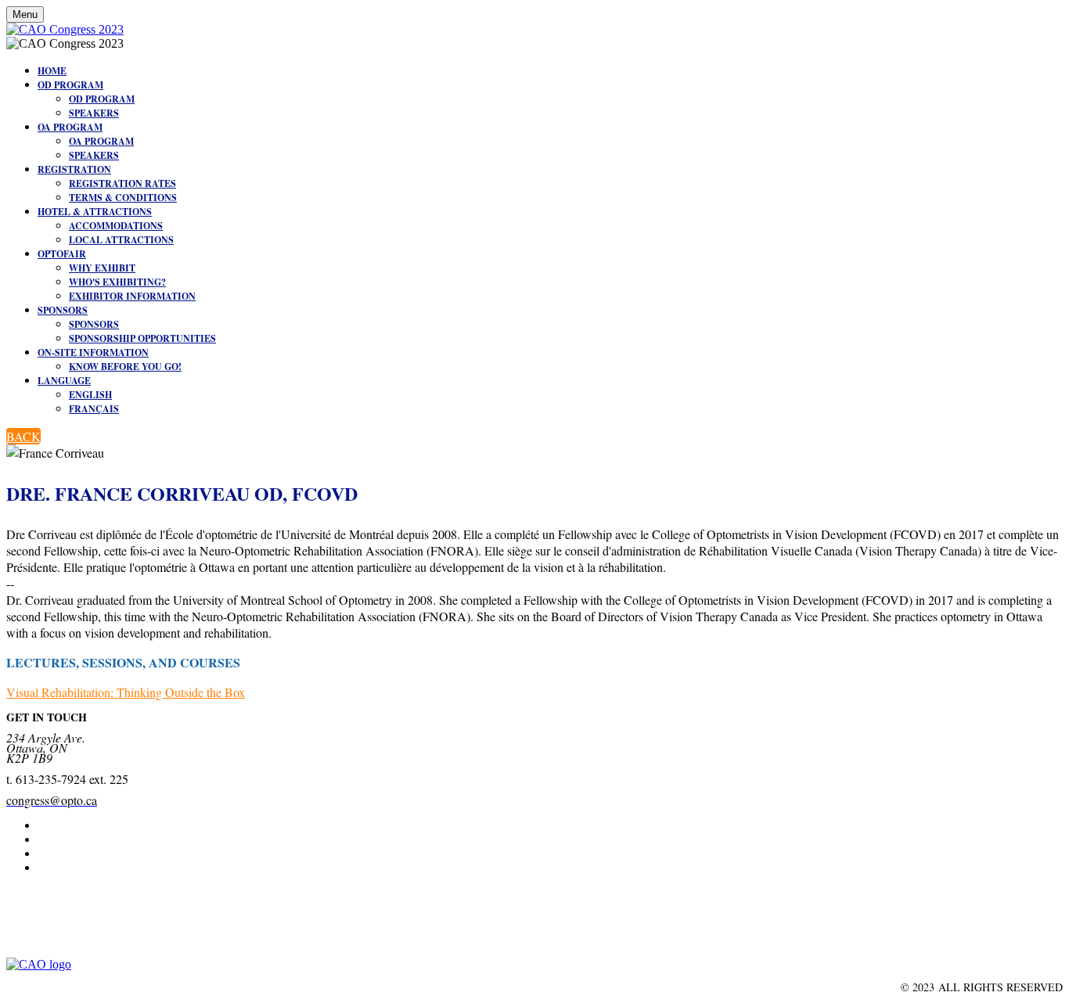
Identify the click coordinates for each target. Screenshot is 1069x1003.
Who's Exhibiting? (117, 282)
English (90, 394)
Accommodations (116, 225)
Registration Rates (122, 183)
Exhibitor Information (132, 296)
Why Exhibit (102, 268)
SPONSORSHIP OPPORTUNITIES (142, 338)
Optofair (62, 254)
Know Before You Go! (125, 366)
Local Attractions (121, 239)
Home (52, 70)
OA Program (70, 127)
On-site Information (93, 352)
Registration (74, 169)
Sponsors (63, 310)
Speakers (94, 113)
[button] (23, 436)
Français (94, 408)
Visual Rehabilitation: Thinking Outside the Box (125, 692)
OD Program (70, 85)
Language (64, 380)
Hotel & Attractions (95, 211)
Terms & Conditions (123, 197)
